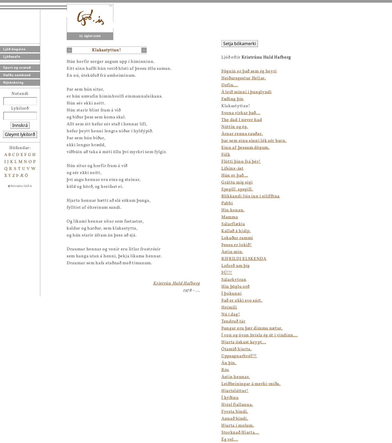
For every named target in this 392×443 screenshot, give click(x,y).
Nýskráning (13, 82)
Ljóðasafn (11, 56)
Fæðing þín (232, 99)
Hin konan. (233, 210)
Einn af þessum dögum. (245, 148)
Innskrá (20, 125)
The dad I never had (241, 120)
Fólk (225, 155)
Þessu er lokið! (236, 245)
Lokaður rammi (237, 238)
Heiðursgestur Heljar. (243, 78)
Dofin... (229, 85)
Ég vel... (229, 439)
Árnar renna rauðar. (242, 134)
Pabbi (227, 203)
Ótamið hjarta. (236, 349)
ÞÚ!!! (226, 273)
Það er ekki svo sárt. (241, 301)
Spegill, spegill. (237, 189)
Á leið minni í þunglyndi (246, 92)
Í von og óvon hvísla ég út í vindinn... (259, 335)
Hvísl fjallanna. (237, 405)
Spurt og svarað (17, 67)
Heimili (229, 307)
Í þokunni (231, 294)
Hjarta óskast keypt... (243, 342)
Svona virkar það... (240, 113)
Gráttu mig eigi (237, 182)
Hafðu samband (17, 75)
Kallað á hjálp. (236, 231)
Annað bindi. (234, 419)
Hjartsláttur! (235, 391)
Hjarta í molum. (237, 426)
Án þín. (229, 363)
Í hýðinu (230, 398)
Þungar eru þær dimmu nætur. (252, 328)
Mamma (229, 217)
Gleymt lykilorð (20, 134)
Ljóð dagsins (14, 49)
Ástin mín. (232, 252)
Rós (225, 370)
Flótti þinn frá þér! (241, 162)
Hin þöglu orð (235, 287)
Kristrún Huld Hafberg (176, 283)
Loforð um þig (235, 266)
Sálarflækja (233, 224)
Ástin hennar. (235, 377)
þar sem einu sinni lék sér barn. (253, 141)
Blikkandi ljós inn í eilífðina (250, 196)
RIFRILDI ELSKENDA (243, 259)
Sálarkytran (233, 280)
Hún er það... (234, 175)
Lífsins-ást (232, 169)
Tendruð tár (233, 321)
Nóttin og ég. (234, 127)
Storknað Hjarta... (240, 433)
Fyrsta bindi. (234, 412)
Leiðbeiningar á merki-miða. (251, 384)
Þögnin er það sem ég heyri (249, 71)
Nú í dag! (230, 314)
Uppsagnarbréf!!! (239, 356)
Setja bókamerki (239, 43)
